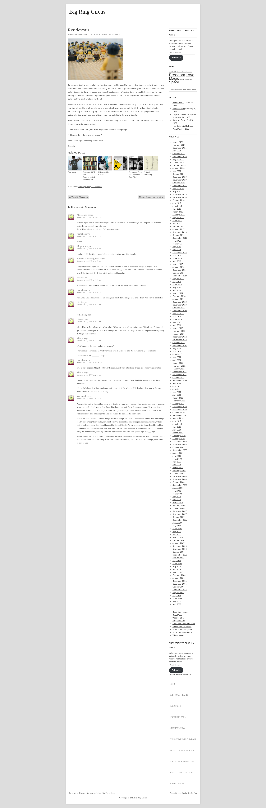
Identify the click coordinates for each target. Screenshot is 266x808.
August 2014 (178, 279)
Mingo (80, 338)
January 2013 (178, 334)
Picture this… (178, 103)
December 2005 (179, 581)
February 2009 (179, 470)
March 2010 (177, 433)
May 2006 (176, 566)
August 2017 (178, 218)
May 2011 (176, 392)
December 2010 (179, 406)
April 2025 (176, 151)
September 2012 (179, 345)
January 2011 (178, 404)
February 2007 (179, 540)
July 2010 (176, 421)
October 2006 (178, 552)
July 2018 (176, 203)
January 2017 (178, 229)
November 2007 (179, 514)
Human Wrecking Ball (88, 258)
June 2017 (177, 220)
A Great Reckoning (148, 173)
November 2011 (179, 374)
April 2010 (176, 430)
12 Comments (114, 34)
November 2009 (179, 444)
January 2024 (178, 162)
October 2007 (178, 517)
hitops (80, 319)
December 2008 (179, 476)
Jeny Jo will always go (182, 629)
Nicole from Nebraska (181, 626)
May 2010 (176, 427)
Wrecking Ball (178, 618)
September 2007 (179, 520)
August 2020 (178, 188)
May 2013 (176, 322)
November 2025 (179, 148)
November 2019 (179, 194)
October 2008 (178, 482)
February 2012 (179, 366)
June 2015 (177, 258)
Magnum (81, 246)
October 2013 (178, 308)
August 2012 (178, 348)
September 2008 (179, 485)
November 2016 (179, 232)
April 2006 (176, 569)
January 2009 (178, 473)
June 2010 (177, 424)
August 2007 (178, 523)
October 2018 (178, 200)
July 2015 (176, 255)
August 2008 (178, 488)
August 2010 (178, 418)
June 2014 (177, 284)
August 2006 (178, 558)
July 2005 (176, 595)
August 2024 (178, 159)
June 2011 (177, 389)
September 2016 (179, 238)
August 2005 (178, 592)
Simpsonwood (178, 108)
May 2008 (176, 497)
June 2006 (177, 563)
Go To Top (192, 793)
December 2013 (179, 302)
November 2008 (179, 479)
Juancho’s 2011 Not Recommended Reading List (89, 176)
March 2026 (177, 142)
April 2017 (176, 223)
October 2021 (178, 174)
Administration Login (178, 793)
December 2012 (179, 337)
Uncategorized (84, 187)
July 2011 (176, 386)
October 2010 (178, 412)
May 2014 (176, 287)
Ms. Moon (82, 214)
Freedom (177, 75)
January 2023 (178, 168)
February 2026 (179, 145)
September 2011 (179, 380)
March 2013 (177, 328)
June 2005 (177, 598)
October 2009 (178, 447)
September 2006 (179, 555)
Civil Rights (173, 72)
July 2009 (176, 456)
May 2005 (176, 601)
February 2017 (179, 226)
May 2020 (176, 191)
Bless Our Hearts (179, 612)
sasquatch (81, 396)
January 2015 (178, 267)
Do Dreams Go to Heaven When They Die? (135, 174)
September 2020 (179, 186)
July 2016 (176, 241)
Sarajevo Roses (179, 120)
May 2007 (176, 531)
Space (174, 82)
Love (190, 75)
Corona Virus (181, 72)
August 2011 (177, 383)
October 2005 (178, 587)
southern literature (186, 79)
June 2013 (177, 319)
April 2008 (176, 499)
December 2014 (179, 270)
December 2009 (179, 441)
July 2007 (176, 526)
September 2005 (179, 590)
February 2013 (179, 331)
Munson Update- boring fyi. (151, 197)
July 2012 (176, 351)
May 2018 (176, 209)
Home (172, 684)
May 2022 (176, 171)
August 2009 (178, 453)
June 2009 (177, 459)
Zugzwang (72, 172)
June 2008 (177, 494)
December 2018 (179, 197)
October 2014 (178, 273)
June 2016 (177, 244)
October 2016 (178, 235)
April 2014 (176, 290)
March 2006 (177, 572)
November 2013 (179, 305)
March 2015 (177, 264)
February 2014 (179, 296)
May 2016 (176, 247)
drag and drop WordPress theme (102, 793)
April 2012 (176, 360)
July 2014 (176, 281)
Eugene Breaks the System (184, 114)
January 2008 (178, 508)
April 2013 (176, 325)
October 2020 (178, 183)
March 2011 (177, 398)
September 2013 (179, 311)
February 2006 (179, 575)
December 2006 (179, 546)
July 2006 (176, 561)
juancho (81, 233)
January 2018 (178, 215)
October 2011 (178, 377)
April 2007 (176, 534)
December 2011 (179, 372)
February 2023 (179, 165)
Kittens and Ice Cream (103, 173)
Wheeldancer (178, 635)
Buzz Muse (177, 615)
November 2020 (179, 180)
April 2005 (176, 604)
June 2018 (177, 206)
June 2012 (177, 354)
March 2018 (177, 212)
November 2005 (179, 584)
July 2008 (176, 491)
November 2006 (179, 549)
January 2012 (178, 369)
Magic (174, 78)
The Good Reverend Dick (183, 624)
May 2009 (176, 462)
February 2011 (178, 401)
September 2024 (179, 156)
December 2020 (179, 177)
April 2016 (176, 249)
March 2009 (177, 467)
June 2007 (177, 529)
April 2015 (176, 261)
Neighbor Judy (178, 621)
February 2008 (179, 505)
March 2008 (177, 502)
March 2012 (177, 363)
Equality (189, 72)
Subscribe (176, 57)
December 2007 (179, 511)
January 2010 (178, 438)
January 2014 (178, 299)
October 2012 (178, 343)
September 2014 (179, 276)
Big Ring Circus (87, 12)
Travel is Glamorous (78, 197)
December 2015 (179, 252)
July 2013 (176, 316)
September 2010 (179, 415)
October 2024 (178, 154)
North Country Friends (182, 632)
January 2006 (178, 578)
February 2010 (179, 436)
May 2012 (176, 357)
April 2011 (176, 395)
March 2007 (177, 537)
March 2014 (177, 293)
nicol (79, 277)
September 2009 (179, 450)
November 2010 (179, 409)
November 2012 (179, 340)
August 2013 (178, 313)
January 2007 (178, 543)
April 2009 (176, 465)
